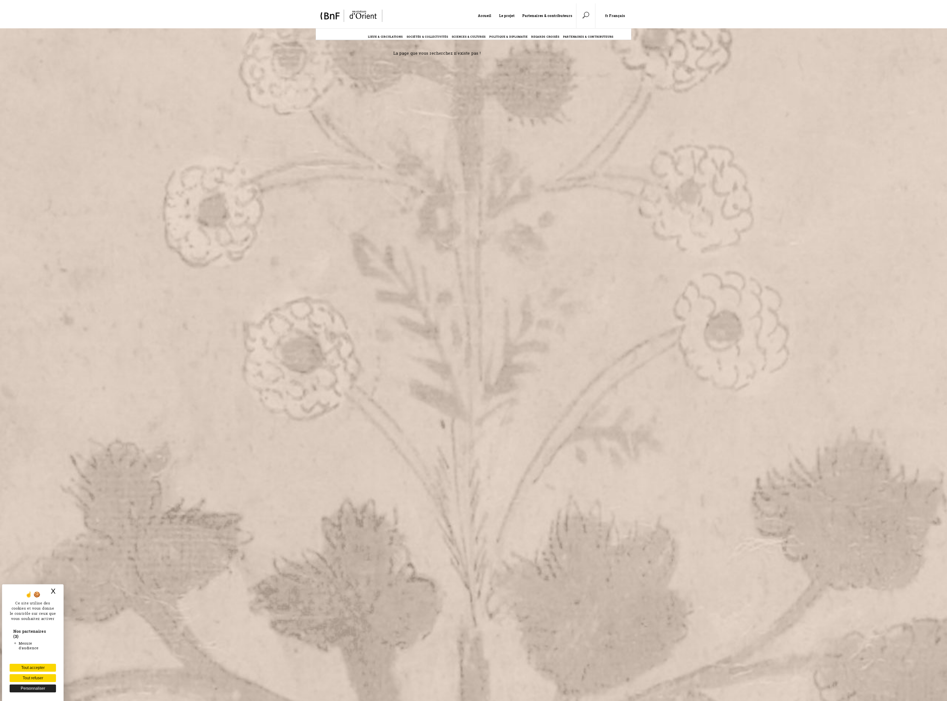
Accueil (484, 15)
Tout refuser (33, 678)
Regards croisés (545, 36)
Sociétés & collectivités (427, 36)
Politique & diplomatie (508, 36)
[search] (585, 15)
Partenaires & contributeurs (547, 15)
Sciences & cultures (469, 36)
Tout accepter (33, 668)
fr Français (615, 15)
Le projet (506, 15)
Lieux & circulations (385, 36)
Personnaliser (33, 688)
